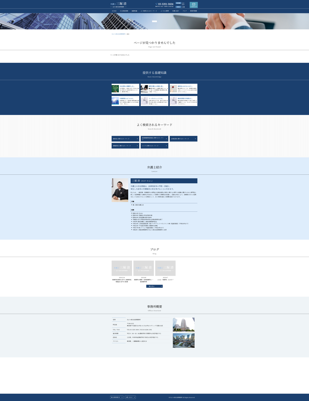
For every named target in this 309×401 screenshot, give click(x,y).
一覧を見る (151, 286)
